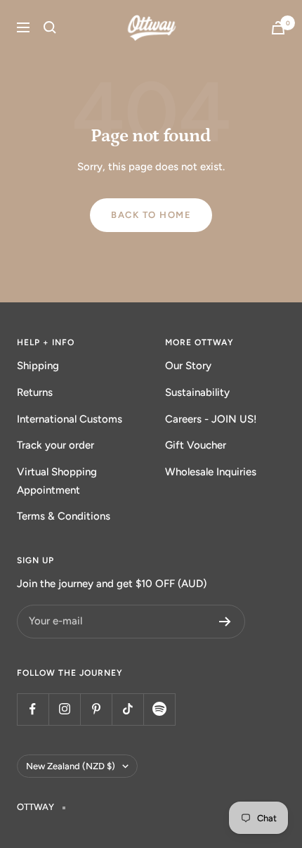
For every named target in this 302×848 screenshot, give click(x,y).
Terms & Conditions (63, 516)
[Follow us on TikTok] (127, 709)
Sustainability (197, 392)
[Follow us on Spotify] (159, 709)
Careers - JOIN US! (211, 419)
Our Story (188, 365)
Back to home (151, 215)
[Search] (50, 27)
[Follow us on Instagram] (64, 709)
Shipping (38, 365)
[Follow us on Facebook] (32, 709)
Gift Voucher (195, 445)
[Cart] (278, 27)
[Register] (225, 622)
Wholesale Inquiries (210, 471)
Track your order (55, 445)
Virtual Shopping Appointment (57, 480)
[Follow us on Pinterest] (96, 709)
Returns (35, 392)
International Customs (69, 419)
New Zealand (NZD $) (70, 766)
